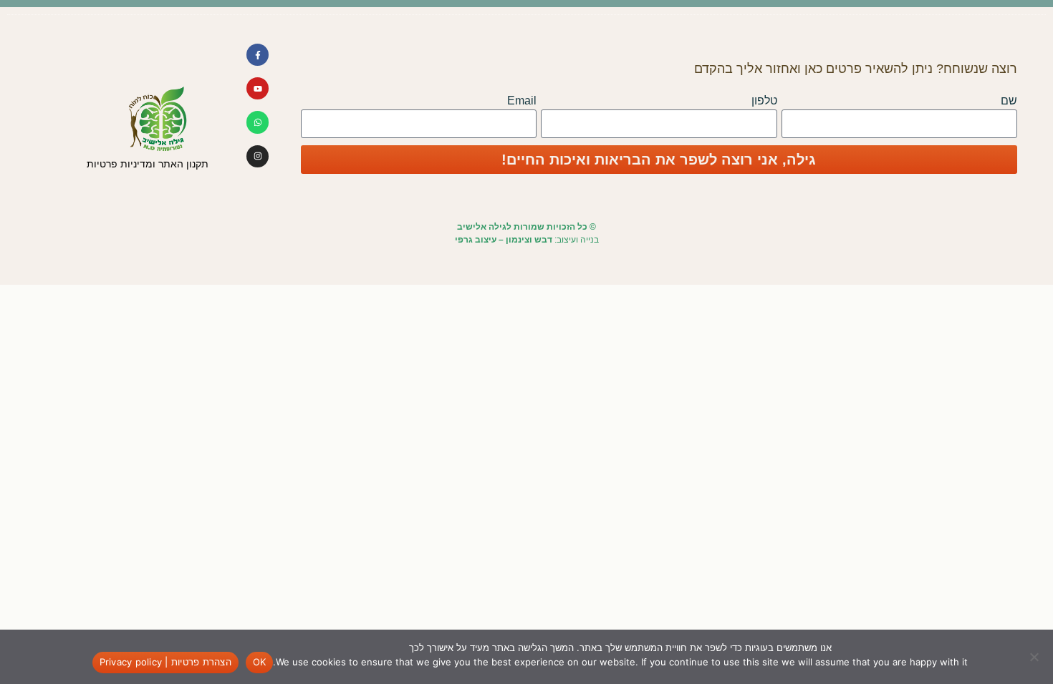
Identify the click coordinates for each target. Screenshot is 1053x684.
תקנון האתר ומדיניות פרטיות (147, 164)
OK (259, 662)
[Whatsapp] (257, 122)
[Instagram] (257, 156)
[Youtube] (257, 88)
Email (522, 100)
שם (1009, 100)
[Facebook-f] (257, 55)
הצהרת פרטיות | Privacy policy (165, 662)
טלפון (764, 100)
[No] (1035, 657)
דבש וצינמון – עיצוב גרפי (503, 240)
